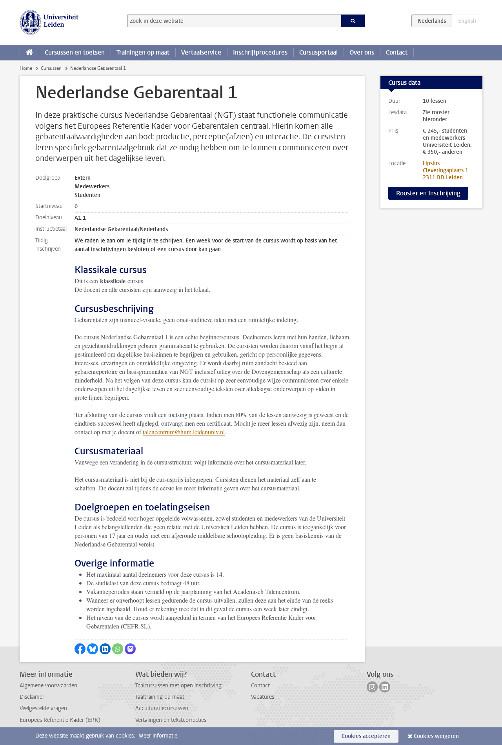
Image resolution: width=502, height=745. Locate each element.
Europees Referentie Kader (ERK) (60, 720)
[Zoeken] (353, 21)
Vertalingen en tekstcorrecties (170, 720)
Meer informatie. (158, 736)
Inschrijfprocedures (260, 52)
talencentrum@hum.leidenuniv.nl (184, 432)
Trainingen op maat (142, 52)
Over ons (361, 52)
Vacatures (262, 697)
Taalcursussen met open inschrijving (178, 685)
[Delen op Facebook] (80, 648)
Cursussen (51, 68)
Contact (396, 52)
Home (26, 68)
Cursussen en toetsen (75, 52)
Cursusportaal (318, 52)
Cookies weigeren (436, 736)
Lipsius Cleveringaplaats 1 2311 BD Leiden (445, 170)
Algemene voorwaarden (48, 685)
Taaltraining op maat (159, 697)
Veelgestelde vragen (43, 708)
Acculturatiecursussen (161, 708)
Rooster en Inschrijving (428, 193)
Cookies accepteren (366, 736)
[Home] (29, 52)
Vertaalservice (201, 52)
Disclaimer (32, 697)
